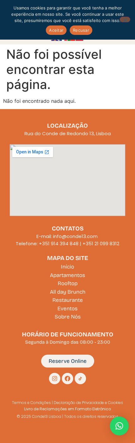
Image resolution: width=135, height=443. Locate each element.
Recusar (81, 30)
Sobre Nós (68, 316)
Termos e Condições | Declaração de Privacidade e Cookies (67, 402)
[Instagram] (54, 378)
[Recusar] (125, 19)
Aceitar (56, 30)
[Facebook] (67, 378)
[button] (119, 426)
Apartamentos (67, 275)
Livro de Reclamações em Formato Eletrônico (67, 409)
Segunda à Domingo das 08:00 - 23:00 (67, 342)
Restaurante (67, 300)
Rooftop (68, 283)
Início (67, 266)
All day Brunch (67, 292)
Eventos (67, 308)
